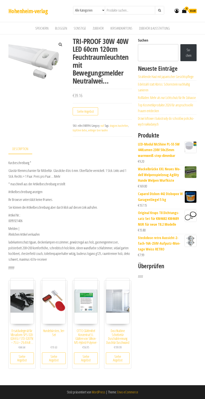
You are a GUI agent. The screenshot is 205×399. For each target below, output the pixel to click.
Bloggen (61, 28)
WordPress (98, 392)
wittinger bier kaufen (98, 130)
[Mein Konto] (177, 11)
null (102, 126)
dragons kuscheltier (119, 126)
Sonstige (80, 28)
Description (20, 148)
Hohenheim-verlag (28, 11)
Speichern (41, 28)
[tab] (23, 149)
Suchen (143, 40)
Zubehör (98, 28)
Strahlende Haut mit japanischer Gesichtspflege (166, 76)
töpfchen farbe (80, 130)
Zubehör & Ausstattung (154, 28)
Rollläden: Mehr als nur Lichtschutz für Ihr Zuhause (167, 97)
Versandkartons (121, 28)
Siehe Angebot (85, 111)
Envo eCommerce (127, 392)
